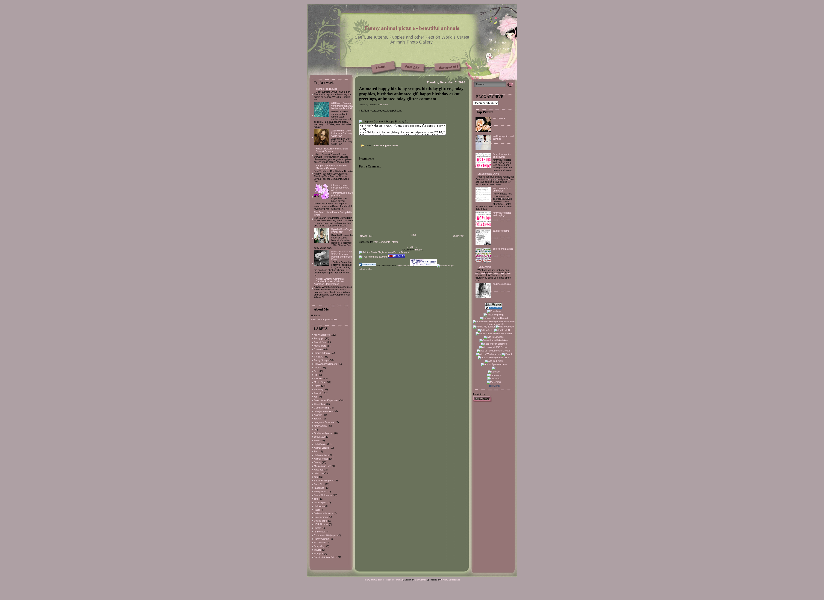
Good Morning (321, 407)
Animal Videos (321, 458)
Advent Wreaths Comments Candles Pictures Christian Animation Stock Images (329, 281)
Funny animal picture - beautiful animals (412, 28)
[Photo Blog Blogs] (493, 308)
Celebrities (319, 404)
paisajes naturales (323, 411)
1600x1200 (320, 437)
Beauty (317, 462)
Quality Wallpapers (323, 433)
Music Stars (320, 382)
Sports (317, 418)
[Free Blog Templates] (482, 401)
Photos (317, 528)
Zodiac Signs (320, 520)
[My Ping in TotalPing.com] (493, 305)
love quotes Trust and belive (502, 189)
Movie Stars (320, 345)
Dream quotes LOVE (488, 173)
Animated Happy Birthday (385, 146)
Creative (318, 349)
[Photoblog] (494, 311)
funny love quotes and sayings (502, 155)
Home (413, 235)
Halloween (319, 506)
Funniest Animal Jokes (325, 557)
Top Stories (495, 385)
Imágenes (319, 488)
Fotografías (320, 491)
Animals (318, 415)
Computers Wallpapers (326, 535)
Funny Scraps (321, 360)
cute (316, 477)
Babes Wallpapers (323, 480)
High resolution (321, 455)
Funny (317, 385)
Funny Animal (484, 266)
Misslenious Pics (322, 466)
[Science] (494, 371)
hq (315, 429)
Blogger (418, 249)
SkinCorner (420, 580)
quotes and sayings (503, 248)
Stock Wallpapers (323, 495)
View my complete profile (324, 319)
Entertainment (321, 517)
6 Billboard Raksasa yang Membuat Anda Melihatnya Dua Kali (342, 106)
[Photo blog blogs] (493, 314)
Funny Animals (321, 539)
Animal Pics (320, 342)
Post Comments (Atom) (385, 242)
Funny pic (319, 338)
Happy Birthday (322, 353)
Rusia (317, 509)
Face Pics (319, 484)
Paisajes (318, 378)
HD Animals (320, 542)
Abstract (318, 469)
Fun (316, 451)
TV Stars (318, 356)
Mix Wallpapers (322, 334)
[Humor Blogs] (445, 265)
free (316, 371)
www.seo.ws (403, 265)
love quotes (499, 118)
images (317, 550)
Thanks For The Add (326, 88)
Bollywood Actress (323, 513)
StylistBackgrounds (450, 580)
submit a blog (365, 269)
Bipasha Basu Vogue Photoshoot (342, 230)
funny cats (319, 531)
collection (319, 473)
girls (316, 498)
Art (315, 396)
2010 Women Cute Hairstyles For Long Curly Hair (341, 133)
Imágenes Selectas (324, 422)
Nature (317, 367)
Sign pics (318, 553)
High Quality (320, 444)
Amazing (318, 389)
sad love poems (501, 230)
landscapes (320, 502)
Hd (315, 375)
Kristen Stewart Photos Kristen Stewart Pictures (332, 149)
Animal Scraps (321, 447)
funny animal (320, 426)
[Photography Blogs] (493, 369)
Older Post (458, 236)
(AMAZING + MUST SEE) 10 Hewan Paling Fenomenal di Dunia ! (341, 255)
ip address (412, 247)
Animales (318, 393)
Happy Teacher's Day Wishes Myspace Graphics (331, 166)
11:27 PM (384, 105)
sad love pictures (502, 284)
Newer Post (366, 236)
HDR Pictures (321, 524)
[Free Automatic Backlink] (373, 256)
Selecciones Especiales (326, 400)
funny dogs (320, 546)
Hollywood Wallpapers (325, 364)
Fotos (317, 440)
